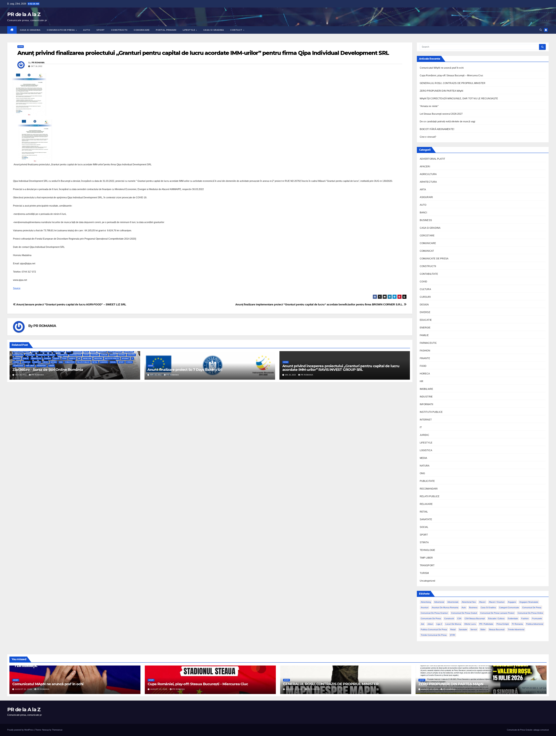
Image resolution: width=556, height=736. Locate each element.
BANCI (93, 351)
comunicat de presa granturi (434, 613)
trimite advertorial (516, 629)
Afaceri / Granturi (496, 602)
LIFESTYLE (189, 30)
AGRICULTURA (46, 351)
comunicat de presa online (530, 613)
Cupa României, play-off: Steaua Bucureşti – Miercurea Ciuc (451, 75)
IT (132, 358)
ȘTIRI (452, 635)
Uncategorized (427, 581)
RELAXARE (426, 504)
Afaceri (482, 602)
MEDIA (45, 362)
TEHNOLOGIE (18, 365)
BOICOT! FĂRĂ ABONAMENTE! (437, 129)
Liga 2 (439, 624)
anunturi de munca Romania (445, 607)
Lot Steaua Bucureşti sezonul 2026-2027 (441, 114)
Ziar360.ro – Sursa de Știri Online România (47, 369)
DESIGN (113, 355)
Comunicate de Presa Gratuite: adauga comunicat (528, 730)
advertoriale (452, 602)
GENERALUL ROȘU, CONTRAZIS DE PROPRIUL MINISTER (452, 83)
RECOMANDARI (429, 488)
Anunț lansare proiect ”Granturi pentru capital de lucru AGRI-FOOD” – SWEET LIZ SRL (71, 304)
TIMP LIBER (30, 365)
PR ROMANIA (38, 62)
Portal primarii (166, 30)
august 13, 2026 (159, 689)
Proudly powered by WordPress (20, 730)
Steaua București (496, 629)
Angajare (512, 602)
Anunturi (424, 607)
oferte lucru (470, 624)
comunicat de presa (531, 607)
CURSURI (104, 355)
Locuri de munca (453, 624)
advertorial (439, 602)
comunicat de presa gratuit (464, 613)
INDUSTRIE (98, 358)
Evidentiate (513, 618)
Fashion (525, 618)
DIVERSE (121, 355)
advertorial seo (469, 602)
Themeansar (57, 730)
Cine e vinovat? (428, 137)
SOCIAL (113, 362)
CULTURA (94, 355)
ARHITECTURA (59, 351)
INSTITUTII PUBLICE (112, 358)
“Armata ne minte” (429, 106)
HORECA (72, 358)
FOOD (64, 358)
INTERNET (125, 358)
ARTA (69, 351)
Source (16, 288)
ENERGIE (16, 358)
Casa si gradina (488, 607)
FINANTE (56, 358)
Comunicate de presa (431, 618)
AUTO (86, 30)
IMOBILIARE (87, 358)
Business (473, 607)
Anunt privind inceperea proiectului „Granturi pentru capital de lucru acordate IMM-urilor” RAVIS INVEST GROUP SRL (340, 368)
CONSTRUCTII (119, 30)
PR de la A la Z (24, 14)
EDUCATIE (131, 355)
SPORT (100, 30)
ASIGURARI (77, 351)
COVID (20, 46)
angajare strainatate (528, 602)
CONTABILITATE (75, 355)
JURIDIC (16, 362)
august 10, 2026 (430, 689)
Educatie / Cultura (496, 618)
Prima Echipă (502, 624)
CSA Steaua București (475, 618)
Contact (236, 30)
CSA (459, 618)
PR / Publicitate (486, 624)
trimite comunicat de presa (434, 635)
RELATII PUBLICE (83, 362)
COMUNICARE (141, 30)
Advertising (426, 602)
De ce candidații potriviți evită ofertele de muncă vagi (447, 121)
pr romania (517, 624)
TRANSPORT (41, 365)
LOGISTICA (37, 362)
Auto (464, 607)
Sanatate (463, 629)
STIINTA (129, 362)
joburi (430, 624)
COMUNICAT (30, 355)
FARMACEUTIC (36, 358)
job (422, 624)
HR (79, 358)
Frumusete (537, 618)
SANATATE (104, 362)
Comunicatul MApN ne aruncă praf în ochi (442, 68)
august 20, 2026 (23, 689)
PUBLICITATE (70, 362)
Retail (453, 629)
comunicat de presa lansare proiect (497, 613)
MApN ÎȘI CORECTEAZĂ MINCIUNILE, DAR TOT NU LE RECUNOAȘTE (459, 98)
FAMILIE (25, 358)
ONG (61, 362)
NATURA (53, 362)
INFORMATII (426, 404)
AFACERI (35, 351)
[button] (540, 30)
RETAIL (94, 362)
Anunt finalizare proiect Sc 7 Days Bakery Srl (184, 369)
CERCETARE (128, 351)
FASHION (47, 358)
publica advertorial (534, 624)
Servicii (473, 629)
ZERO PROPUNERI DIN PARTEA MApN (441, 91)
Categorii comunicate (509, 607)
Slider (482, 629)
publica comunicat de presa (434, 629)
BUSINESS (102, 351)
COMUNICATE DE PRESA (61, 30)
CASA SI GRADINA (30, 30)
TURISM (51, 365)
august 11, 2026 (294, 689)
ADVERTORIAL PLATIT (21, 351)
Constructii (449, 618)
